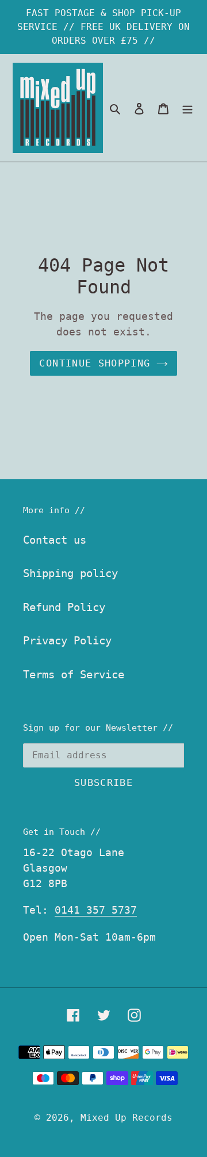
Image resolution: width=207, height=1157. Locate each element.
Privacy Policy (67, 640)
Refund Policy (64, 607)
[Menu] (187, 108)
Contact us (54, 539)
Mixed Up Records (126, 1117)
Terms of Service (73, 674)
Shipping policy (70, 573)
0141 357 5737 (96, 910)
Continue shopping (94, 363)
